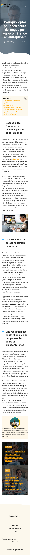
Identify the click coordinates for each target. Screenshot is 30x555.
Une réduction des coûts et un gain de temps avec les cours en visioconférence (13, 112)
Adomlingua (16, 159)
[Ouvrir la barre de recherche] (25, 6)
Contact (15, 525)
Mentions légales (15, 528)
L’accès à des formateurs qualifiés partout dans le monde (14, 102)
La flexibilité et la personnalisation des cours (12, 106)
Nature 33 (15, 542)
